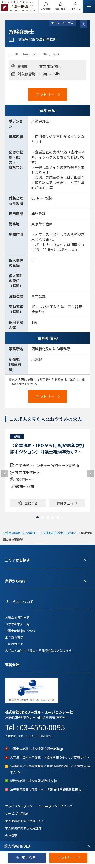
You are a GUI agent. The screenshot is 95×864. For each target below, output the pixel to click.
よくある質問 (14, 637)
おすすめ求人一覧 (17, 624)
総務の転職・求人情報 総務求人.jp (33, 780)
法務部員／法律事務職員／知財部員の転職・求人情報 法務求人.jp (50, 769)
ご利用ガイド (14, 644)
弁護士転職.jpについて (20, 630)
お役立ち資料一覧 (17, 617)
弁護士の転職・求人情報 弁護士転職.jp (36, 748)
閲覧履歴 (46, 9)
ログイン (75, 9)
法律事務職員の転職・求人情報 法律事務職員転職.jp (45, 789)
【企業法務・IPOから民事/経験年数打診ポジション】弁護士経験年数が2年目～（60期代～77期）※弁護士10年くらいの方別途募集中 (47, 448)
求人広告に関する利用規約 (23, 828)
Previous (4, 473)
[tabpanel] (47, 470)
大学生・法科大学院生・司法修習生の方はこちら (38, 650)
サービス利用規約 (17, 813)
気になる (60, 9)
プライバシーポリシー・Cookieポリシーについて (39, 806)
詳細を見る (65, 503)
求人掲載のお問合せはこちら (25, 820)
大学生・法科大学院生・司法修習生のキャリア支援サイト (49, 757)
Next (90, 473)
